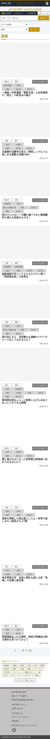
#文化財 (6, 669)
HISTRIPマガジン (19, 705)
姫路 (16, 263)
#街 (35, 666)
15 (30, 650)
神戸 (16, 141)
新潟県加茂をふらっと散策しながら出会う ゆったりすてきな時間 (26, 401)
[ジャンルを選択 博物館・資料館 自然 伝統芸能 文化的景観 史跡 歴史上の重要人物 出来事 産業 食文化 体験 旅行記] (14, 29)
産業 (7, 89)
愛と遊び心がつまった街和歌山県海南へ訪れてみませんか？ (25, 460)
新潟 (6, 385)
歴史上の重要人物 (9, 208)
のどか (5, 675)
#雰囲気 (6, 666)
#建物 (15, 666)
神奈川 (6, 200)
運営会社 (15, 721)
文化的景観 (7, 85)
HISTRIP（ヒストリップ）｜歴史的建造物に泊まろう (25, 3)
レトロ (19, 675)
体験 (7, 211)
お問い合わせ (17, 708)
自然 (7, 326)
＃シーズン (38, 669)
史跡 (18, 85)
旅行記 (29, 89)
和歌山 (6, 81)
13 (23, 650)
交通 (14, 669)
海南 (16, 81)
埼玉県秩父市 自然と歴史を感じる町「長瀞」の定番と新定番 (25, 579)
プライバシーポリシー (21, 717)
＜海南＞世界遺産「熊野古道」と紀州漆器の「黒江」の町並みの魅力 (25, 94)
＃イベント (17, 672)
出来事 (18, 145)
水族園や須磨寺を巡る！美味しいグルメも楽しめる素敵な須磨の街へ (25, 153)
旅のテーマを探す (19, 696)
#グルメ (28, 675)
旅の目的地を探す (19, 692)
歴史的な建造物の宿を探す (23, 700)
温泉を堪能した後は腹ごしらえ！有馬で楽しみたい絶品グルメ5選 (25, 519)
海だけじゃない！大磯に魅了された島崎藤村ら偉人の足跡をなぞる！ (25, 216)
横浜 (16, 626)
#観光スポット (30, 672)
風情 (29, 669)
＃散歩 (36, 675)
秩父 (16, 566)
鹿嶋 (16, 322)
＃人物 (21, 669)
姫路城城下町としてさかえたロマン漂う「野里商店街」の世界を (23, 275)
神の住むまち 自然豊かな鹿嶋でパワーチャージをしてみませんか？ (25, 338)
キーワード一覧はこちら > (25, 680)
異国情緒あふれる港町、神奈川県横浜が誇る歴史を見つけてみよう (25, 638)
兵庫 (6, 141)
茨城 (6, 322)
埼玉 (6, 566)
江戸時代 (6, 672)
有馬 (16, 507)
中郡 (16, 200)
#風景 (42, 666)
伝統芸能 (7, 204)
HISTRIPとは (17, 713)
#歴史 (22, 666)
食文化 (18, 89)
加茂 (16, 385)
